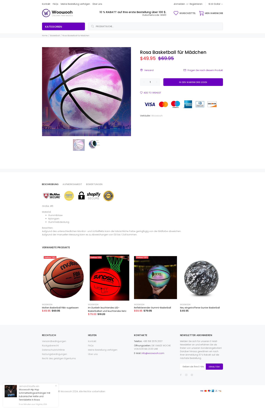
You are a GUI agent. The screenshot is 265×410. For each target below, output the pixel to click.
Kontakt (46, 4)
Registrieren (196, 4)
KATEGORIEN (53, 27)
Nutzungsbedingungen (54, 354)
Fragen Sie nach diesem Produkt (205, 70)
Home (45, 35)
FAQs (55, 4)
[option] (80, 145)
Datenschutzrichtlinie (53, 349)
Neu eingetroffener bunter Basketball (200, 307)
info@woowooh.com (153, 353)
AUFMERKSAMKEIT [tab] (72, 184)
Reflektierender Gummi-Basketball (152, 307)
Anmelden (179, 4)
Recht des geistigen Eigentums (59, 358)
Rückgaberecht (50, 345)
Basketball (55, 35)
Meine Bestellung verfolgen (75, 4)
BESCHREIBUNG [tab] (50, 184)
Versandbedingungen (54, 341)
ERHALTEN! (214, 366)
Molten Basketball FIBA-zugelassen (60, 307)
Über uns (97, 4)
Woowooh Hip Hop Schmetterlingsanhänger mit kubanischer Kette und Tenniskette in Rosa (34, 394)
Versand (149, 70)
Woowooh (157, 115)
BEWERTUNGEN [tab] (94, 184)
